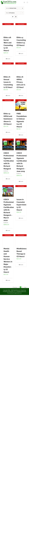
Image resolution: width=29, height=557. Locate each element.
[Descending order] (22, 8)
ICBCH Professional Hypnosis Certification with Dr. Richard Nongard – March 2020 (9, 209)
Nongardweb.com (17, 293)
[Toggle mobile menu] (27, 2)
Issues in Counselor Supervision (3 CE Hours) (21, 204)
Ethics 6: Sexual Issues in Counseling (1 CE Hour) (8, 82)
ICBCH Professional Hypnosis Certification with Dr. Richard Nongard (9, 161)
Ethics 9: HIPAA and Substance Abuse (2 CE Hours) (8, 119)
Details (8, 58)
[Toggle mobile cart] (24, 2)
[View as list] (15, 16)
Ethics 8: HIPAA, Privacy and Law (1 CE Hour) (21, 82)
